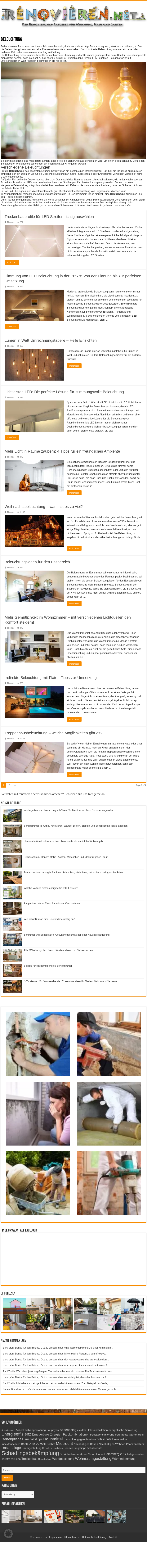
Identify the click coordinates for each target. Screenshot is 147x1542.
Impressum (55, 1537)
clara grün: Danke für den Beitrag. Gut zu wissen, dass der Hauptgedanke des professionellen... (56, 1359)
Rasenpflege (11, 1448)
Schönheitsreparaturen (73, 1454)
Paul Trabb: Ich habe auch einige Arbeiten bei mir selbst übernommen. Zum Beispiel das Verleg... (57, 1383)
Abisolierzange (8, 1430)
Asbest (20, 1430)
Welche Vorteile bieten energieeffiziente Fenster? (51, 888)
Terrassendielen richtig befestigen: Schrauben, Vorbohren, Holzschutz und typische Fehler (73, 872)
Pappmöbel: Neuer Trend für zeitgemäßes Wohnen (52, 903)
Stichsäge (129, 1454)
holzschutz (104, 1439)
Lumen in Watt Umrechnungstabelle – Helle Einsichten (51, 340)
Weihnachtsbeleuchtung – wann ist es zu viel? (44, 506)
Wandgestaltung (63, 1458)
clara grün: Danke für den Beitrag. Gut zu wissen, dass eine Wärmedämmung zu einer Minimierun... (58, 1347)
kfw (37, 1444)
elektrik (81, 1430)
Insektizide (27, 1443)
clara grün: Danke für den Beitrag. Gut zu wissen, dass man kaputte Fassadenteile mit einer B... (56, 1365)
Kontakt (113, 1537)
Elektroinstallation (97, 1430)
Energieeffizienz (16, 1434)
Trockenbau (29, 1458)
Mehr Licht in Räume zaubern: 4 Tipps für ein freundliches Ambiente (62, 451)
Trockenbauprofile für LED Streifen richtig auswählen (49, 217)
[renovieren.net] (73, 15)
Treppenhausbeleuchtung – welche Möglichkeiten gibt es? (53, 733)
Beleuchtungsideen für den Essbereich (37, 562)
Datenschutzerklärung (94, 1537)
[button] (8, 1533)
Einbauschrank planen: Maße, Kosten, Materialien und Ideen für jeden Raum (66, 857)
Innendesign (119, 1439)
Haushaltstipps (32, 1439)
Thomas (11, 222)
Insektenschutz (11, 1444)
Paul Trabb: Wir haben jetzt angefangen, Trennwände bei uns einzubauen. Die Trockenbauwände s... (58, 1371)
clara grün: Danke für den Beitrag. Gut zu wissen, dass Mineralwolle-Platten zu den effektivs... (55, 1353)
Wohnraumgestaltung (93, 1458)
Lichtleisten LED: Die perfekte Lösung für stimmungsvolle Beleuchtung (64, 392)
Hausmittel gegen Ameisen (80, 1439)
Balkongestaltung (35, 1430)
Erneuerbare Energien (47, 1434)
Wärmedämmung (124, 1458)
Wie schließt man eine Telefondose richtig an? (49, 919)
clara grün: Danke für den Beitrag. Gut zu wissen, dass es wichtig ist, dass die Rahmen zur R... (56, 1377)
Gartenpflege (11, 1439)
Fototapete (121, 1434)
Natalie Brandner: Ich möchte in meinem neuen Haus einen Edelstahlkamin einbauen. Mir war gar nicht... (61, 1389)
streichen (139, 1454)
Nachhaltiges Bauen (86, 1444)
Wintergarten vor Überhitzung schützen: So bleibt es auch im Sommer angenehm (69, 810)
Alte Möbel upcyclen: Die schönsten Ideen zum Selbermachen (58, 950)
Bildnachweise (72, 1537)
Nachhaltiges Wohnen (112, 1444)
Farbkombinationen (76, 1434)
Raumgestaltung (32, 1448)
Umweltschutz (44, 1459)
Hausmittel (53, 1439)
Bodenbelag (68, 1429)
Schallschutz (94, 1448)
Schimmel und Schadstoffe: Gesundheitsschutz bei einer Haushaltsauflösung (66, 934)
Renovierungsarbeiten (52, 1448)
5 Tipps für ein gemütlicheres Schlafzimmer (48, 965)
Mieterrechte (47, 1444)
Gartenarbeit (136, 1434)
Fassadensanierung (102, 1434)
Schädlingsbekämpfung (30, 1453)
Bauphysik (53, 1430)
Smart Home (96, 1454)
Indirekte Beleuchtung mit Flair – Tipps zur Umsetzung (51, 678)
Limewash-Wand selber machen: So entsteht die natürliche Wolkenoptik (63, 841)
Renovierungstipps (75, 1448)
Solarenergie (113, 1454)
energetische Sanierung (123, 1430)
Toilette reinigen (11, 1459)
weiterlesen (12, 262)
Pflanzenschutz (135, 1444)
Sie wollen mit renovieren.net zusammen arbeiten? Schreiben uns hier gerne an (53, 794)
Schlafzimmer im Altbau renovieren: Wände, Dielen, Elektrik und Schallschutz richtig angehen (75, 825)
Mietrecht (64, 1443)
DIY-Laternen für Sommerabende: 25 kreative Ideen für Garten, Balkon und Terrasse (70, 981)
